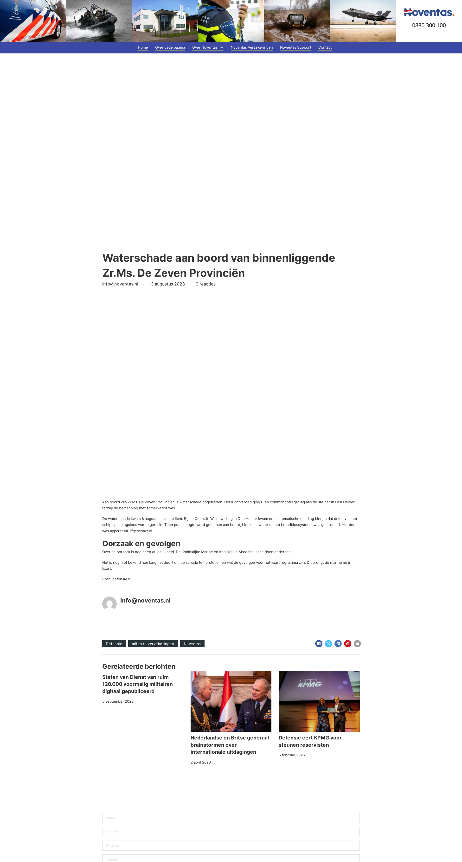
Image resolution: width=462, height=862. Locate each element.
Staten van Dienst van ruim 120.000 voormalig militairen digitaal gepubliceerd (137, 684)
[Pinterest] (347, 643)
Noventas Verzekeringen (252, 47)
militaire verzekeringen (153, 644)
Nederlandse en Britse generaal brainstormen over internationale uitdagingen (230, 745)
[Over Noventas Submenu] (222, 47)
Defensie (114, 644)
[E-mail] (357, 643)
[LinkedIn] (338, 643)
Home (143, 47)
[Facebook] (318, 643)
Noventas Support (295, 47)
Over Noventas (205, 47)
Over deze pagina (170, 47)
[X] (328, 643)
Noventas (192, 644)
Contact (325, 47)
